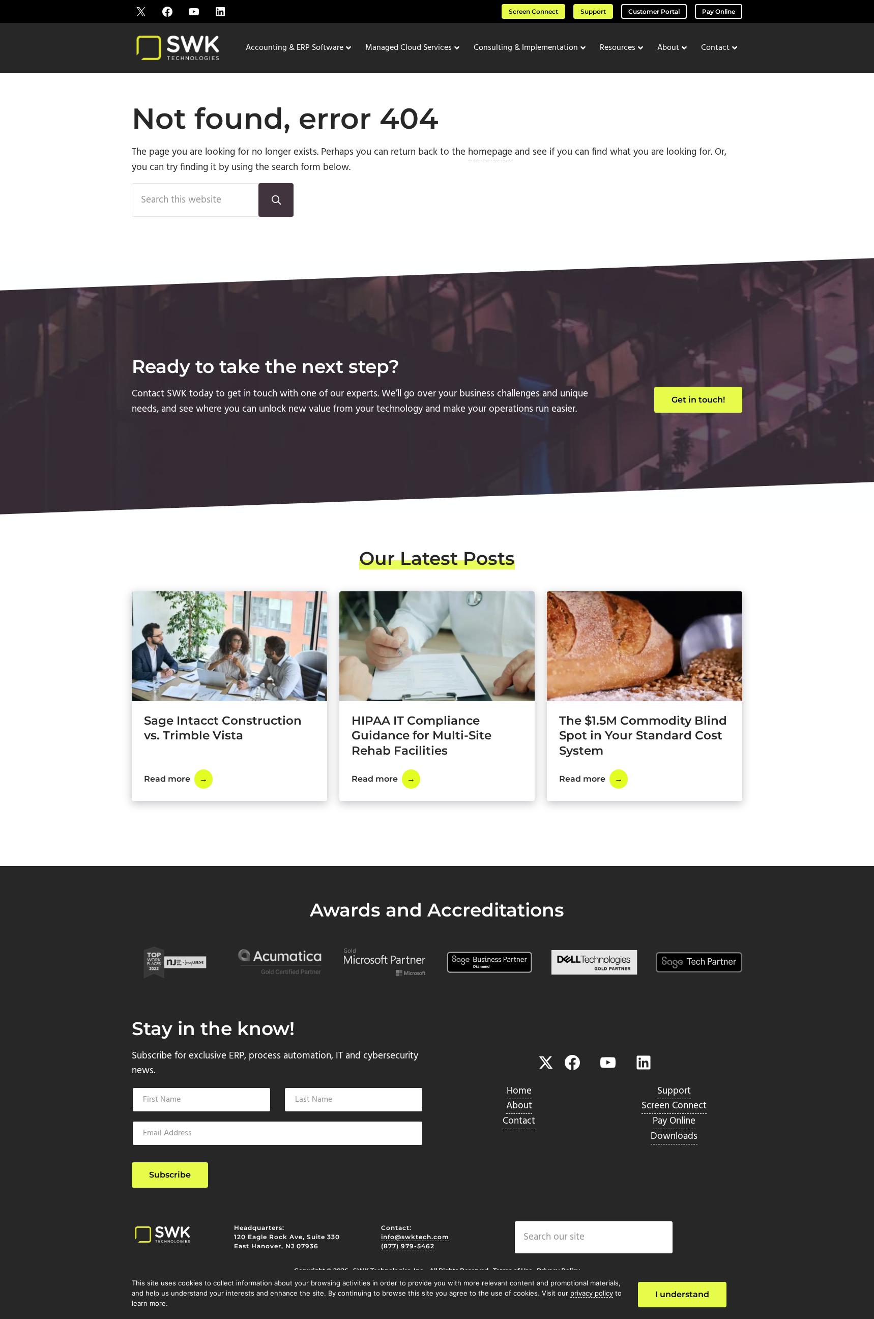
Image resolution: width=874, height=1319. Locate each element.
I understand (682, 1294)
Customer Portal (654, 11)
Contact (519, 1121)
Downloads (674, 1136)
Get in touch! (698, 400)
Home (519, 1091)
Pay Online (718, 11)
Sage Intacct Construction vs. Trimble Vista (223, 727)
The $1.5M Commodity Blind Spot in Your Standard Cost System (643, 735)
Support (593, 11)
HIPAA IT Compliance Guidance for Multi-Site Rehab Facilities (421, 735)
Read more (178, 781)
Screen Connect (533, 11)
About (519, 1105)
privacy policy (591, 1293)
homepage (490, 152)
